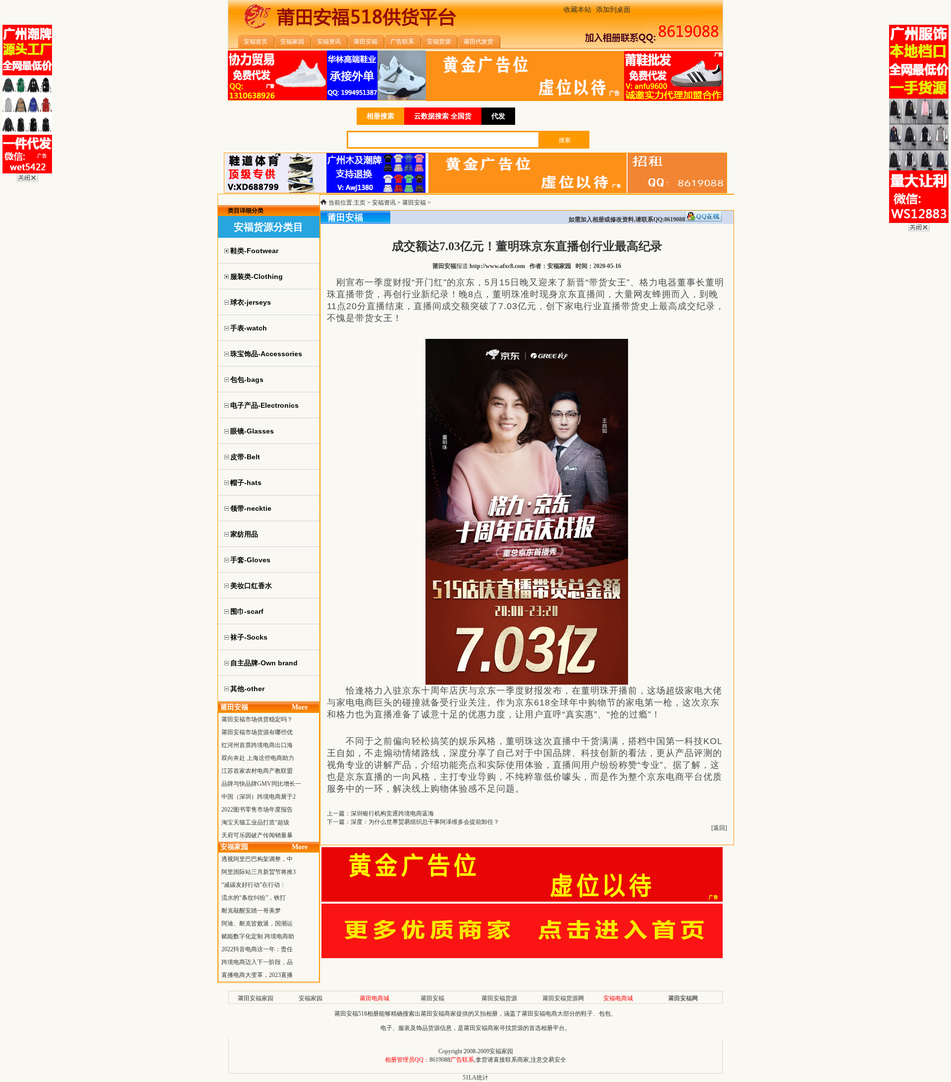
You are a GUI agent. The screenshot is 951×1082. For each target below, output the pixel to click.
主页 (360, 202)
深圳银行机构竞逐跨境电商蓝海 (392, 813)
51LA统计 (475, 1077)
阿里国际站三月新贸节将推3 (258, 871)
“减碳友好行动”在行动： (253, 884)
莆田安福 (414, 202)
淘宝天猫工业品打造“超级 (255, 822)
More (300, 707)
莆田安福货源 (499, 998)
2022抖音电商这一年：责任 (257, 949)
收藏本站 (577, 9)
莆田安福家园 (255, 998)
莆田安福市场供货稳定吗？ (257, 719)
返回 (719, 827)
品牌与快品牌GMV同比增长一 (261, 783)
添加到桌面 (613, 9)
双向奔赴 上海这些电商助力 (257, 758)
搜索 (565, 140)
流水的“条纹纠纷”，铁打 (253, 897)
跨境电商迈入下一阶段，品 (257, 962)
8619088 (439, 1059)
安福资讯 (384, 202)
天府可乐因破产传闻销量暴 (257, 835)
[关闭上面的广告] (27, 179)
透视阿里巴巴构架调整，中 (257, 859)
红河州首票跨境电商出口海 (257, 745)
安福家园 (310, 998)
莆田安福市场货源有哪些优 (257, 732)
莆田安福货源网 (563, 998)
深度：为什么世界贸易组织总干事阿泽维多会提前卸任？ (425, 821)
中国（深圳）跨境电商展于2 (258, 796)
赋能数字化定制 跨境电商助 (257, 936)
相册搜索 (380, 116)
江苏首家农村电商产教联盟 (257, 770)
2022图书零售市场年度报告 (257, 809)
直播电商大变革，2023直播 (257, 975)
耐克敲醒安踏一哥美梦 (251, 910)
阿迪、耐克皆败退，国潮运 (257, 923)
